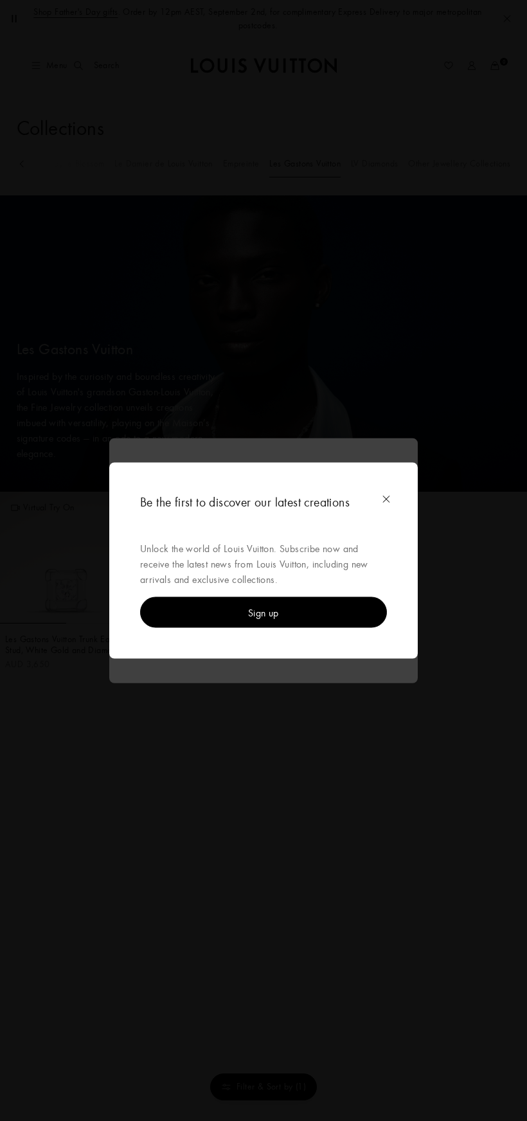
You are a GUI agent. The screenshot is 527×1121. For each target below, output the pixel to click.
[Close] (386, 499)
